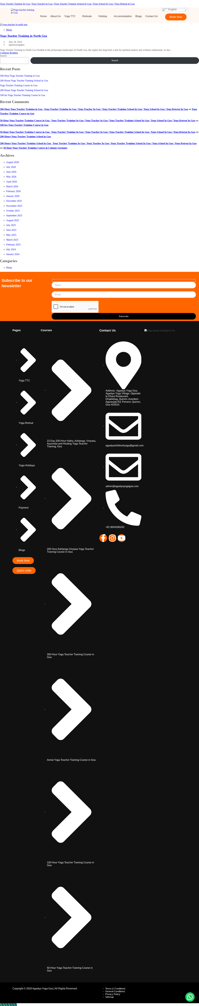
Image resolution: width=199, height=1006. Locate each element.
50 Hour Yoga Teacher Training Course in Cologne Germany (35, 148)
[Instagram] (112, 538)
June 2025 (11, 230)
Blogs (138, 16)
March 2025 (12, 239)
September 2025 (14, 215)
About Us (55, 16)
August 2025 (12, 220)
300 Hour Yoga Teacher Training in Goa (20, 75)
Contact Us (151, 16)
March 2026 (12, 186)
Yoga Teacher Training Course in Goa (18, 85)
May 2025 (11, 235)
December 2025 (14, 201)
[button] (71, 16)
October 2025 (13, 210)
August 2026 (12, 162)
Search (3, 55)
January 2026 (12, 196)
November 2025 (14, 206)
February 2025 (13, 244)
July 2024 (11, 249)
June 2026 (11, 171)
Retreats (87, 16)
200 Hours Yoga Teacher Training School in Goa (24, 80)
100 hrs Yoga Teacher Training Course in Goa (22, 95)
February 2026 (13, 191)
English (172, 9)
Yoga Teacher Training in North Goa (23, 35)
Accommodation (123, 16)
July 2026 (11, 167)
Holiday (103, 16)
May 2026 (11, 176)
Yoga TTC (70, 16)
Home (43, 16)
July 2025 (11, 225)
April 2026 (11, 181)
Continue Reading (9, 52)
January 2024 (12, 254)
